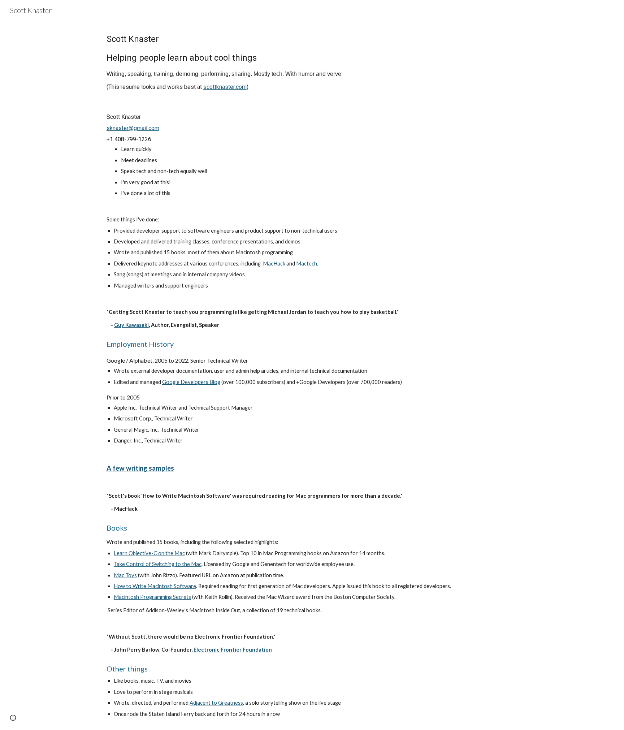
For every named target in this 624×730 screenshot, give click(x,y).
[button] (13, 718)
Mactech (306, 263)
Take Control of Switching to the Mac (158, 564)
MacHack (274, 263)
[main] (312, 61)
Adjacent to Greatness (216, 703)
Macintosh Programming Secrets (152, 597)
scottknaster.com (225, 86)
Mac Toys (125, 575)
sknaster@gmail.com (133, 128)
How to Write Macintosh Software (155, 586)
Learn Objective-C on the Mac (149, 553)
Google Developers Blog (191, 382)
